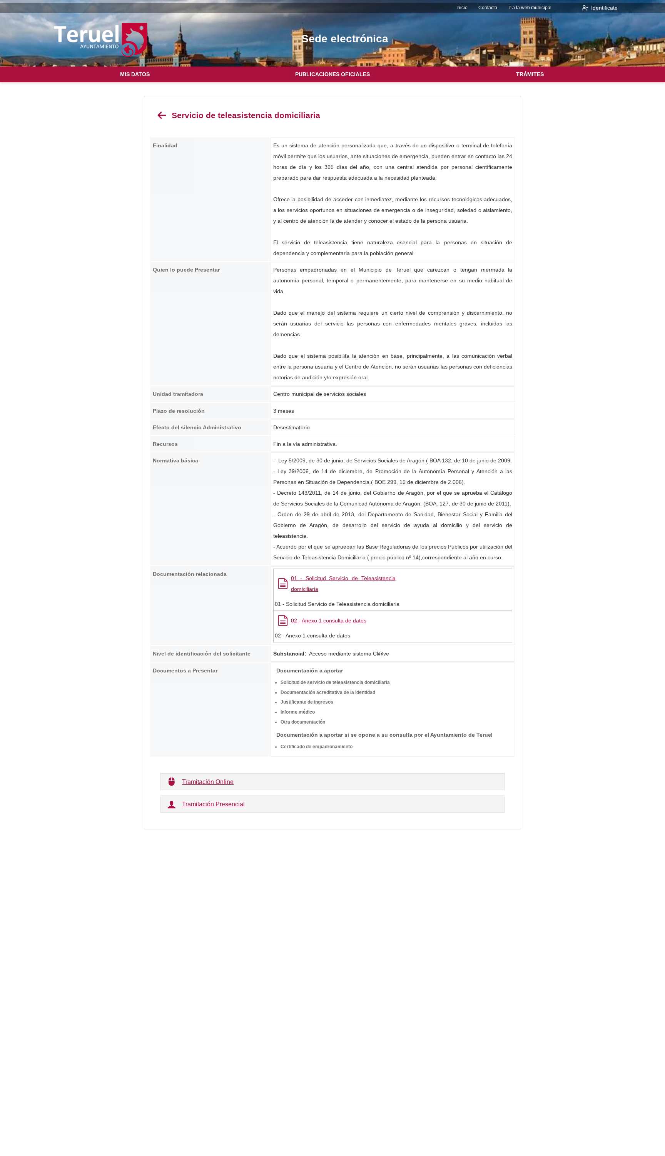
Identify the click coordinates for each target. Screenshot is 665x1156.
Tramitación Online (208, 782)
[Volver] (162, 115)
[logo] (100, 39)
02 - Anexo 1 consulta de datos (328, 620)
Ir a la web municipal (529, 7)
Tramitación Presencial (213, 804)
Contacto (487, 7)
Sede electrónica (344, 39)
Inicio (462, 7)
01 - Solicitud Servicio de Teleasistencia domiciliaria (343, 583)
